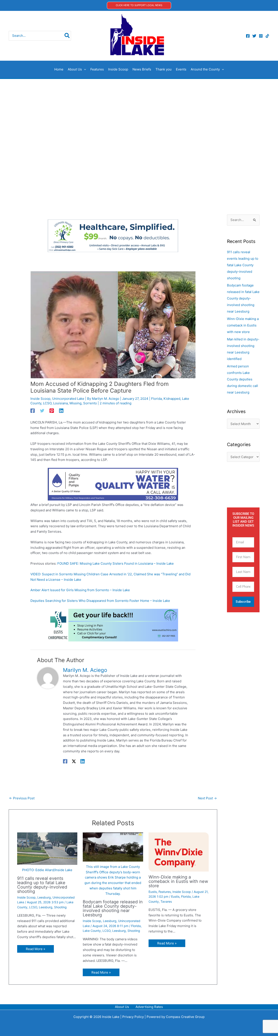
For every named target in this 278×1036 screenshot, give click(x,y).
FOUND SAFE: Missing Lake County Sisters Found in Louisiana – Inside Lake (115, 563)
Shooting (60, 907)
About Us (122, 1007)
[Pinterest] (52, 410)
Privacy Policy (133, 1017)
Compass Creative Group (185, 1017)
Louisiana (60, 403)
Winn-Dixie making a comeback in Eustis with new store (178, 881)
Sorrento (90, 403)
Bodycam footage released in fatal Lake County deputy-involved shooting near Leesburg (113, 908)
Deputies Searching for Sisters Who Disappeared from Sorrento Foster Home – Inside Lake (100, 601)
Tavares (166, 901)
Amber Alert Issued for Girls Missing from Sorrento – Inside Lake (80, 590)
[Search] (67, 35)
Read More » (35, 949)
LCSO (47, 403)
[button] (139, 5)
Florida (156, 399)
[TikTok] (267, 36)
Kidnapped (172, 399)
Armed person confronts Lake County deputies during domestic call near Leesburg (242, 379)
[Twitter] (254, 36)
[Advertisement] (139, 111)
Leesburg (44, 897)
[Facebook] (248, 36)
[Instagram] (261, 36)
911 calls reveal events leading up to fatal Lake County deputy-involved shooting (42, 885)
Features (165, 892)
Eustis (153, 892)
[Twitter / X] (74, 761)
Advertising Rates (149, 1007)
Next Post (207, 798)
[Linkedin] (61, 410)
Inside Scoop (40, 399)
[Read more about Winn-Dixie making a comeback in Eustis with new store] (179, 852)
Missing (75, 403)
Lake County (92, 930)
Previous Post (22, 798)
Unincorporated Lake (68, 399)
